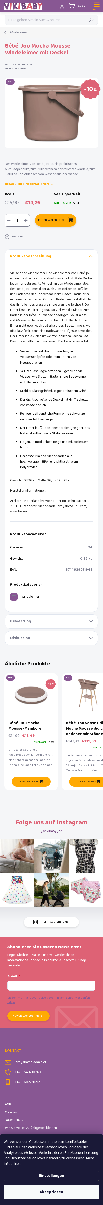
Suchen (91, 19)
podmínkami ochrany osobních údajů (49, 1000)
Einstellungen (51, 1175)
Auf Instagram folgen (56, 921)
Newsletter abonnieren (28, 1015)
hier (17, 1163)
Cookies (11, 1112)
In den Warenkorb (51, 220)
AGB (8, 1104)
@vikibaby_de (51, 831)
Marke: (16, 68)
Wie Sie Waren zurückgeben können (31, 1128)
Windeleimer (31, 597)
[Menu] (96, 6)
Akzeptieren (51, 1192)
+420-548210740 (28, 1072)
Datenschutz (14, 1120)
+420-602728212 (27, 1082)
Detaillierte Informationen (27, 184)
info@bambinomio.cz (31, 1062)
